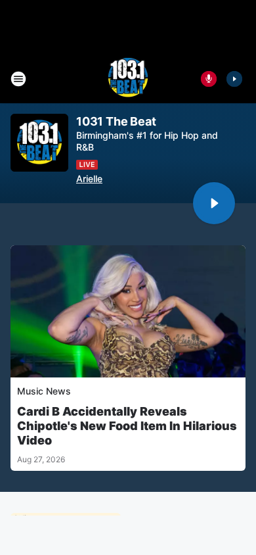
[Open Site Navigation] (18, 79)
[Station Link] (128, 79)
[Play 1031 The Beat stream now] (39, 143)
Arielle (89, 178)
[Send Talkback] (209, 79)
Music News (44, 391)
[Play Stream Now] (234, 79)
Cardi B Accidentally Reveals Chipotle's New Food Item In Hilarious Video (127, 425)
